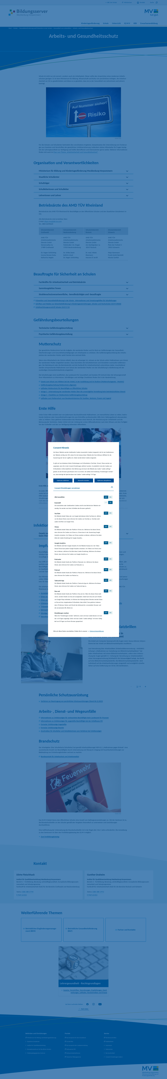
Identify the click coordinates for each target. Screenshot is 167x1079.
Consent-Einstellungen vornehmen (67, 488)
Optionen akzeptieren (104, 480)
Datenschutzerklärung (97, 631)
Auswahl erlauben (83, 480)
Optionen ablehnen (63, 480)
